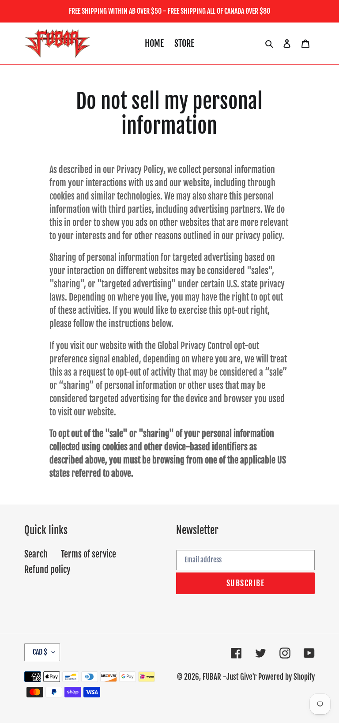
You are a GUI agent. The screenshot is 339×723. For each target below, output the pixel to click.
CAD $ (40, 652)
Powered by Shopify (286, 677)
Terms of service (88, 554)
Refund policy (47, 569)
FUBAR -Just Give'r (229, 677)
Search (36, 554)
